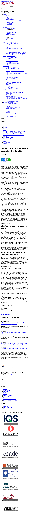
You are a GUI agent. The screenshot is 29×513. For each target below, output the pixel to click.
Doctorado (8, 59)
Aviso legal (5, 406)
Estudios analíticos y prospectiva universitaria (16, 53)
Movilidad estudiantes (11, 67)
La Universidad (9, 15)
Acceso (8, 39)
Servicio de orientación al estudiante (14, 97)
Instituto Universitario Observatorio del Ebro (13, 133)
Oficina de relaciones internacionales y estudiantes (17, 73)
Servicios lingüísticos (11, 96)
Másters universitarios (11, 32)
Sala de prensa (6, 110)
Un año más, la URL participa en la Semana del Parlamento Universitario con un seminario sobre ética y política (14, 344)
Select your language (5, 7)
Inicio (4, 141)
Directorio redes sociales (11, 116)
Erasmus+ (8, 69)
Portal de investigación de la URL (13, 63)
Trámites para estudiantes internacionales (15, 71)
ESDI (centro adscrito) (8, 138)
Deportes (5, 394)
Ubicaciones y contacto (11, 25)
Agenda (8, 112)
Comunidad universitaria (8, 102)
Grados (7, 30)
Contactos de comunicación (12, 115)
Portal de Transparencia (8, 395)
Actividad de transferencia (12, 61)
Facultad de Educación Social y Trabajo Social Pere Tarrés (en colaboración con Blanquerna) (14, 132)
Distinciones (9, 24)
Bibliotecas (8, 91)
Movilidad (5, 391)
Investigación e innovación (9, 56)
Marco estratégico (10, 19)
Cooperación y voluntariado (12, 79)
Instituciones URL (10, 18)
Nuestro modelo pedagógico (12, 43)
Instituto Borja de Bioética (9, 137)
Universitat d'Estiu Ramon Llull (13, 36)
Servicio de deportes (10, 94)
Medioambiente (9, 83)
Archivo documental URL (12, 101)
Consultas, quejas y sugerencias (13, 88)
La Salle (5, 128)
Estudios (5, 27)
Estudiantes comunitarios (11, 74)
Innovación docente (10, 49)
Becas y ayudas (9, 38)
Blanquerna (6, 127)
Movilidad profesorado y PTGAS (13, 68)
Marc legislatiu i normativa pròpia (13, 20)
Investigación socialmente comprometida (15, 81)
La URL (5, 14)
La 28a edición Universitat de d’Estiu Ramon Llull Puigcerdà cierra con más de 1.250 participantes (14, 323)
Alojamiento (9, 93)
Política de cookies (7, 408)
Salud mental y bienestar (11, 84)
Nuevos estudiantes (10, 28)
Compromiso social (7, 76)
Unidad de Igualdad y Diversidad (13, 82)
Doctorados (8, 33)
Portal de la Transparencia (12, 77)
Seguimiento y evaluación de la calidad (15, 48)
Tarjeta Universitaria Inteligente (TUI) (14, 92)
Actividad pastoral (10, 87)
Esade (4, 130)
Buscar (2, 118)
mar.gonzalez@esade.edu (6, 314)
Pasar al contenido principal (7, 1)
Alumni (8, 106)
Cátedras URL (9, 62)
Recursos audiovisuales (11, 113)
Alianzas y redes (10, 22)
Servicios (5, 89)
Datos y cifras (9, 23)
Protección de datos (7, 407)
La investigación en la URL (12, 57)
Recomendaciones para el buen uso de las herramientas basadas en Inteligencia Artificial (16, 51)
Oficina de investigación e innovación (14, 64)
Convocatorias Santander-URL (13, 107)
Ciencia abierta (9, 58)
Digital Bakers (8, 411)
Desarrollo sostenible (10, 78)
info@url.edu (12, 374)
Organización (9, 17)
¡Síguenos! (3, 383)
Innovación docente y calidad (9, 42)
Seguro (7, 72)
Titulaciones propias (10, 34)
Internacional (6, 66)
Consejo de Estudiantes (11, 103)
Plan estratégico (9, 44)
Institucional (3, 161)
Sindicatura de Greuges (11, 104)
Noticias (8, 111)
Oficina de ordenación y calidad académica (15, 54)
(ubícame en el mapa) (19, 371)
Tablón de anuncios (10, 108)
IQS (4, 126)
